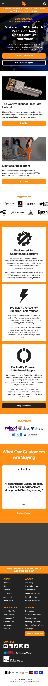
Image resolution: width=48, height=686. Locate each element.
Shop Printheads (24, 406)
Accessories (8, 597)
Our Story (29, 583)
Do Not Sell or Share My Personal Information (24, 682)
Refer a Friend (30, 590)
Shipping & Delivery (33, 622)
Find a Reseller (31, 597)
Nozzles (6, 586)
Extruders (7, 593)
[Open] (3, 3)
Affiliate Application (33, 600)
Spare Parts (8, 600)
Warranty (29, 629)
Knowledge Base (10, 618)
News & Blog (8, 615)
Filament (6, 590)
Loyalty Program (31, 586)
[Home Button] (24, 3)
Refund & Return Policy (34, 625)
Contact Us (29, 611)
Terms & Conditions (33, 615)
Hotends (6, 583)
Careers (6, 629)
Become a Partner (32, 593)
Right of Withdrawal (35, 634)
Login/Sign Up (9, 611)
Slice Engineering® (27, 679)
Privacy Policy (30, 618)
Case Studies (8, 622)
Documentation (9, 625)
